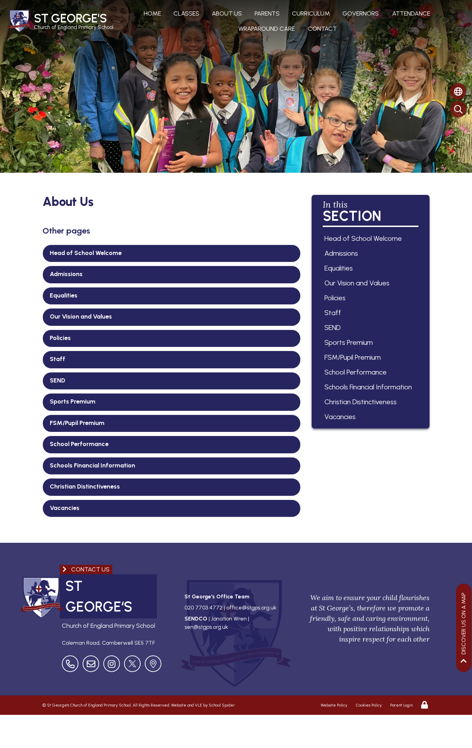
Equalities (63, 295)
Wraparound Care (266, 28)
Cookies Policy (369, 705)
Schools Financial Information (92, 465)
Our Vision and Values (81, 316)
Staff (57, 359)
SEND (57, 380)
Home (152, 13)
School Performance (79, 444)
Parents (267, 13)
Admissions (66, 274)
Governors (360, 13)
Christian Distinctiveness (85, 486)
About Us (227, 13)
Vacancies (64, 508)
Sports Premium (72, 401)
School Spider (222, 705)
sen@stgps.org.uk (206, 627)
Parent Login (401, 705)
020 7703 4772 (204, 607)
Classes (186, 13)
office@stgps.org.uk (251, 607)
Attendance (411, 13)
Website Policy (334, 705)
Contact (322, 28)
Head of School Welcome (86, 253)
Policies (60, 338)
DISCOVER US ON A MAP (463, 623)
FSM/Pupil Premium (77, 423)
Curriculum (311, 13)
